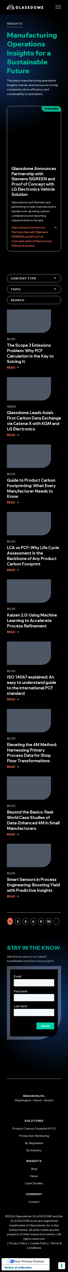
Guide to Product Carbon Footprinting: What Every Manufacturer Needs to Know (31, 488)
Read (11, 367)
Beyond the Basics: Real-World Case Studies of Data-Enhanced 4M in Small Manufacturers (33, 820)
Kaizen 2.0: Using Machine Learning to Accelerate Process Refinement (32, 620)
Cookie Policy (39, 1243)
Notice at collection (18, 1267)
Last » (56, 921)
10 (48, 921)
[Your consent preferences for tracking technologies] (61, 1265)
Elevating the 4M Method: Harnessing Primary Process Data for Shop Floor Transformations (32, 752)
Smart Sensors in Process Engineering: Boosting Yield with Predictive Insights (33, 885)
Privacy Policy (18, 1243)
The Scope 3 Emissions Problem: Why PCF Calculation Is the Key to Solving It (30, 353)
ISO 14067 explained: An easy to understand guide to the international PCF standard (31, 685)
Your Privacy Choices (29, 1261)
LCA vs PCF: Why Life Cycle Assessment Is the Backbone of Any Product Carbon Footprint (33, 556)
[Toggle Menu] (58, 7)
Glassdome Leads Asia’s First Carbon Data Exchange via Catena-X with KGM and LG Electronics (34, 420)
